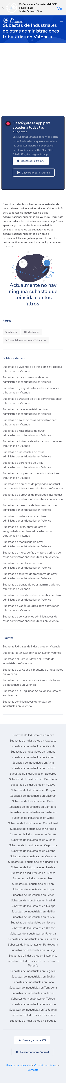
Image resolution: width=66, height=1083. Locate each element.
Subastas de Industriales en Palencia (33, 933)
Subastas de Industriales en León (33, 884)
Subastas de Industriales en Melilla (33, 911)
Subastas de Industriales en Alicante (33, 746)
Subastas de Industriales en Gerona (33, 851)
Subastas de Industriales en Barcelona (33, 779)
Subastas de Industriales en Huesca (33, 873)
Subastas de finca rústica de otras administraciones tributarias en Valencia (27, 433)
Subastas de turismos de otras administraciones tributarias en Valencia (32, 444)
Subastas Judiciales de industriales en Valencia (31, 646)
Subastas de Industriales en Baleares (33, 774)
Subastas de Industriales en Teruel (33, 993)
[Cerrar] (3, 8)
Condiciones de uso (46, 1065)
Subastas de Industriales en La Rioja (33, 950)
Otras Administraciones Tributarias (26, 340)
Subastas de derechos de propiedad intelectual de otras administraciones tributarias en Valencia (33, 497)
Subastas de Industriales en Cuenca (33, 840)
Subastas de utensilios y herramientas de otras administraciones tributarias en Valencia (32, 597)
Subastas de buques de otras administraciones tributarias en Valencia (32, 476)
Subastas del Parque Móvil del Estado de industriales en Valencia (28, 661)
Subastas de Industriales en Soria (33, 982)
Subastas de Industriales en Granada (33, 856)
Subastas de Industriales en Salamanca (33, 955)
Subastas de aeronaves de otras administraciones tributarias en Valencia (27, 465)
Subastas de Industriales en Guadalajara (33, 862)
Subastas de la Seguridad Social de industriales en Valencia (32, 693)
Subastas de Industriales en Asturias (33, 757)
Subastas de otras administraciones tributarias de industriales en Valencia (31, 683)
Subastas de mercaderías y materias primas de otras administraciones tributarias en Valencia (32, 555)
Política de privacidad (19, 1065)
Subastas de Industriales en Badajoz (33, 768)
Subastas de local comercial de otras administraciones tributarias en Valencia (27, 380)
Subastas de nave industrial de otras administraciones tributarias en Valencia (27, 412)
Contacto (32, 1070)
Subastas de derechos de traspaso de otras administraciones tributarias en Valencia (30, 508)
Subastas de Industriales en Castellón (33, 812)
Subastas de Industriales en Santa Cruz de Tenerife (33, 963)
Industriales (32, 332)
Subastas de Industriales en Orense (33, 928)
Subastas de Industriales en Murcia (33, 917)
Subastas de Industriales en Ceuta (33, 818)
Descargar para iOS (32, 161)
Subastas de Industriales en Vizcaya (33, 785)
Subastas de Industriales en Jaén (33, 878)
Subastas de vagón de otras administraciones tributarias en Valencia (31, 608)
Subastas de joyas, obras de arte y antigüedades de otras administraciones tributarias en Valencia (27, 531)
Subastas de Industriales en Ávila (33, 763)
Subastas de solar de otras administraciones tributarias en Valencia (30, 422)
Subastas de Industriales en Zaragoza (33, 1021)
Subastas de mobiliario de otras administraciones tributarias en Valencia (27, 565)
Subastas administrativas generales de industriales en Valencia (27, 704)
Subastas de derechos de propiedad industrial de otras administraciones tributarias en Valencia (33, 486)
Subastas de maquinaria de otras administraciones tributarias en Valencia (27, 544)
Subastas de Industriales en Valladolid (33, 1010)
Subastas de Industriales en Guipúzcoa (33, 845)
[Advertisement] (33, 78)
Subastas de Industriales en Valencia (33, 1004)
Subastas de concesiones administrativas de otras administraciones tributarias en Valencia (31, 619)
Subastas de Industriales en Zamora (33, 1015)
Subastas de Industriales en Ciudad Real (33, 823)
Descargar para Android (35, 172)
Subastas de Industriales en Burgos (33, 790)
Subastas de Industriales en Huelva (33, 867)
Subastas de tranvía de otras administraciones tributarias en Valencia (31, 587)
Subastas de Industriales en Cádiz (33, 801)
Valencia (12, 332)
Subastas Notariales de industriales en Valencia (32, 653)
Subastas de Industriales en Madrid (33, 900)
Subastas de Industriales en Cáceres (33, 796)
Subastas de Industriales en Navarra (33, 922)
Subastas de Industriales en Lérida (33, 895)
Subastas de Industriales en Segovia (33, 971)
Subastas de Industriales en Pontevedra (33, 944)
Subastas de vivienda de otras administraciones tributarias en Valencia (32, 369)
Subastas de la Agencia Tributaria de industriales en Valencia (33, 672)
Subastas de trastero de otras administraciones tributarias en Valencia (32, 401)
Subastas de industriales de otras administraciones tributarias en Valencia (27, 454)
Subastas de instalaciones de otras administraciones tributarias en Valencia (27, 518)
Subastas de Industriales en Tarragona (33, 987)
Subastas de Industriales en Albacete (33, 740)
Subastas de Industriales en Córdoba (33, 829)
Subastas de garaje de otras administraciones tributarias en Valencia (31, 390)
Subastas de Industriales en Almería (33, 751)
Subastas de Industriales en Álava (33, 735)
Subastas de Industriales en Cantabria (33, 807)
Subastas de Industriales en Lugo (33, 889)
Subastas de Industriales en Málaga (33, 906)
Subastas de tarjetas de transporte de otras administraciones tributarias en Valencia (30, 576)
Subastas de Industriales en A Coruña (33, 834)
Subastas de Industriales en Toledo (33, 998)
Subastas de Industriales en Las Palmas (33, 939)
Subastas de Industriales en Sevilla (33, 976)
